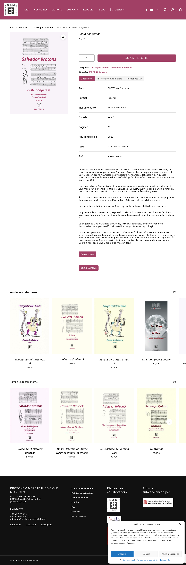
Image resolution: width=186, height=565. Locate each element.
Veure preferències (170, 554)
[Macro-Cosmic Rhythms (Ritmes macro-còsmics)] (72, 416)
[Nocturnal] (156, 416)
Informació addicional (109, 78)
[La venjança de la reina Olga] (114, 415)
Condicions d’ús (163, 560)
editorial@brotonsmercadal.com (28, 519)
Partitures (24, 27)
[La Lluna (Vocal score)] (156, 326)
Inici (12, 27)
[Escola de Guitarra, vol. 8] (29, 326)
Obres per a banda (43, 27)
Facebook (15, 524)
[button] (180, 524)
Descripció (87, 78)
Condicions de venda (82, 488)
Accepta (122, 554)
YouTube (31, 524)
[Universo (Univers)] (72, 326)
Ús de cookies (129, 560)
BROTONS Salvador (98, 72)
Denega (146, 554)
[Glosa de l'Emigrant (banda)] (29, 416)
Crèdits (75, 502)
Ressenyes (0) (134, 78)
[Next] (169, 330)
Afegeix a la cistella (136, 58)
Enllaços (75, 511)
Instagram (46, 524)
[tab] (87, 78)
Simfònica (62, 27)
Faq (73, 507)
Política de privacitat (146, 560)
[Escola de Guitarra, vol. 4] (114, 326)
